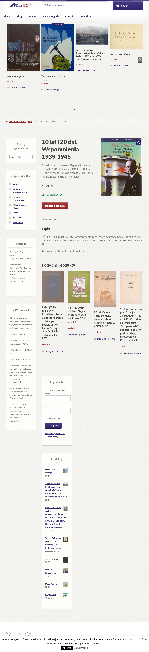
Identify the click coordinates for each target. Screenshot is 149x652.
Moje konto (87, 16)
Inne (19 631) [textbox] (20, 157)
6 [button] (78, 109)
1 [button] (68, 109)
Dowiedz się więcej (77, 334)
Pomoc (32, 16)
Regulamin (18, 222)
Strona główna (17, 122)
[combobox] (21, 157)
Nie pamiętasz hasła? (55, 433)
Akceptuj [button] (67, 648)
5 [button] (76, 109)
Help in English (51, 16)
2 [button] (70, 109)
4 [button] (74, 109)
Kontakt (69, 16)
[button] (138, 142)
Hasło (47, 406)
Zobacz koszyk (52, 436)
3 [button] (72, 109)
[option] (23, 46)
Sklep (7, 16)
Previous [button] (9, 60)
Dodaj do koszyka (18, 65)
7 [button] (80, 109)
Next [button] (140, 60)
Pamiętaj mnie (53, 418)
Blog (19, 16)
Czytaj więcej (81, 647)
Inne (30, 122)
